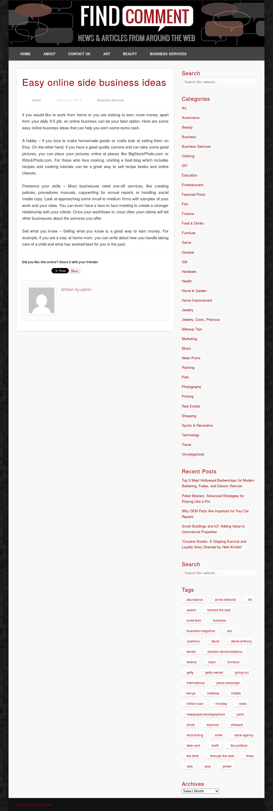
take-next (193, 745)
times (250, 755)
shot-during (195, 735)
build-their (194, 620)
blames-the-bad (218, 610)
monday (221, 703)
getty (190, 672)
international (196, 682)
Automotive (190, 117)
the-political (239, 745)
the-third (193, 755)
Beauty (130, 53)
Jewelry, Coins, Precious (201, 319)
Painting (188, 367)
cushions (193, 641)
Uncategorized (193, 454)
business (219, 620)
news (243, 703)
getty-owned (214, 672)
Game (186, 242)
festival (192, 662)
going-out (242, 672)
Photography (191, 386)
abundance (195, 599)
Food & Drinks (193, 223)
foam (212, 662)
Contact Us (79, 53)
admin (36, 100)
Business (189, 136)
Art (106, 53)
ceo (229, 630)
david (215, 641)
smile (219, 735)
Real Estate (191, 406)
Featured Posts (194, 194)
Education (189, 175)
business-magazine (201, 630)
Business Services (168, 53)
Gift (184, 261)
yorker (227, 766)
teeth (215, 745)
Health (187, 280)
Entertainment (192, 184)
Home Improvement (197, 300)
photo (191, 724)
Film (185, 203)
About (49, 53)
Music (186, 348)
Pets (185, 376)
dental (191, 651)
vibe (190, 766)
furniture (233, 662)
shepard (237, 724)
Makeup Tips (192, 328)
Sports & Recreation (197, 425)
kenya (191, 693)
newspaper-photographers (206, 714)
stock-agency (244, 735)
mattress (213, 693)
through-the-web (222, 755)
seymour (213, 724)
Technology (190, 434)
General (188, 252)
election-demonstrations (224, 651)
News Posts (191, 357)
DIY (185, 165)
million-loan (195, 703)
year (207, 766)
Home (25, 53)
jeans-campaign (228, 682)
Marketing (189, 338)
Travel (186, 444)
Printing (188, 396)
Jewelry (188, 309)
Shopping (189, 415)
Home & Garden (194, 290)
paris (240, 714)
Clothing (188, 155)
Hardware (189, 271)
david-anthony (241, 641)
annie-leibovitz (225, 599)
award (191, 610)
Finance (188, 213)
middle (236, 693)
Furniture (188, 232)
